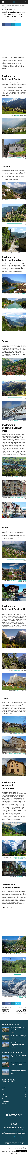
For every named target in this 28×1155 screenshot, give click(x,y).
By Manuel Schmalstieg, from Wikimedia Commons (16, 776)
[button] (2, 2)
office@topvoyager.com (19, 1137)
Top (14, 9)
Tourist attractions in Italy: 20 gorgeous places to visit (21, 1011)
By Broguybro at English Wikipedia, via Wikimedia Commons (18, 294)
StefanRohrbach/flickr (18, 733)
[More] (22, 24)
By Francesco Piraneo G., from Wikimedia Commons (16, 199)
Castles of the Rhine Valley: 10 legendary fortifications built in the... (18, 1029)
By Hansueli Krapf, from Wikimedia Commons (14, 157)
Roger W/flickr (18, 953)
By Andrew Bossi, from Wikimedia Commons (16, 332)
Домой (3, 5)
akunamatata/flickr (18, 601)
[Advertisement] (15, 45)
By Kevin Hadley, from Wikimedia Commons (15, 397)
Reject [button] (24, 1151)
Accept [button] (19, 1151)
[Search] (26, 2)
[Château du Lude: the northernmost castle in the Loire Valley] (5, 1044)
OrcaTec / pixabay (17, 670)
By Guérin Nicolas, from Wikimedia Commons (14, 223)
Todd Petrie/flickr (19, 876)
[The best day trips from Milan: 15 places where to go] (5, 1064)
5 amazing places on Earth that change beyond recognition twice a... (18, 1072)
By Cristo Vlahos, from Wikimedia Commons (16, 648)
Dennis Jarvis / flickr (17, 974)
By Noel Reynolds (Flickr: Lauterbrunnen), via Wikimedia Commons (19, 858)
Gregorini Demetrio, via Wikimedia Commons (15, 308)
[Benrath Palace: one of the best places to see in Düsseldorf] (5, 1037)
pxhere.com (17, 115)
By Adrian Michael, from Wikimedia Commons (14, 134)
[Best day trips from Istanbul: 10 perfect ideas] (5, 1057)
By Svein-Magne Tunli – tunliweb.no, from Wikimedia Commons (17, 581)
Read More (14, 1153)
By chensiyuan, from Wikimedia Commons (15, 375)
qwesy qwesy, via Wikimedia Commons (21, 997)
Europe (10, 9)
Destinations (8, 5)
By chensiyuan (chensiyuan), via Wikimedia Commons (16, 559)
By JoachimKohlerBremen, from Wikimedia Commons (16, 753)
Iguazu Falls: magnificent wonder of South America (7, 1011)
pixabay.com (16, 252)
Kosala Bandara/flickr (18, 837)
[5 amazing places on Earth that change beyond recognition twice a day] (5, 1072)
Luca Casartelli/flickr (17, 518)
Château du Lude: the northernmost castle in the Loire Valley (17, 1044)
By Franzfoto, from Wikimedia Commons (16, 497)
